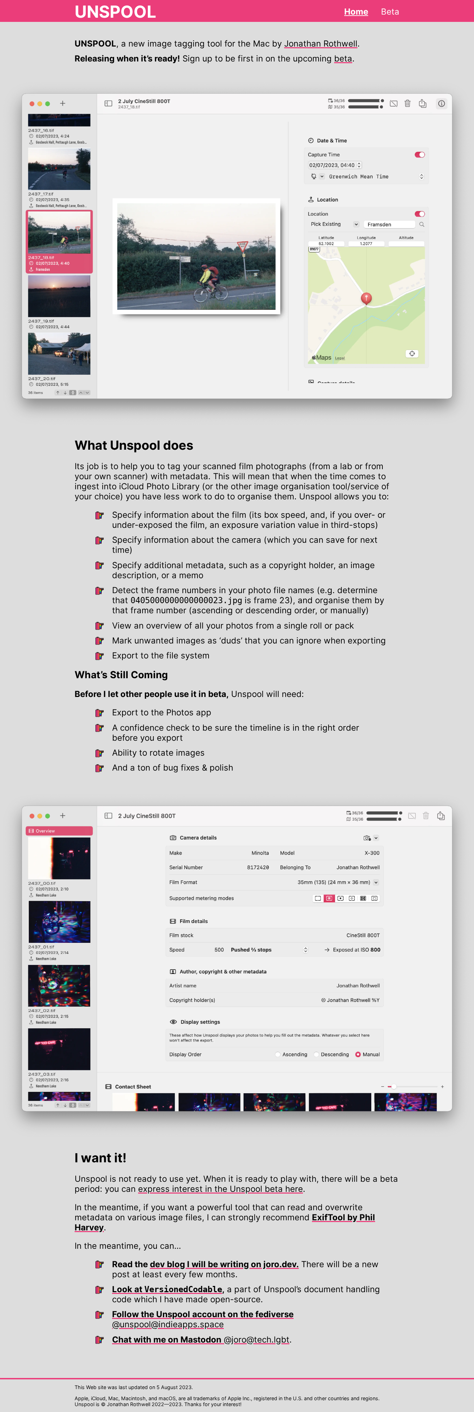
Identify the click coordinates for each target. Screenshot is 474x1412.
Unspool (115, 11)
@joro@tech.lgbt (200, 1340)
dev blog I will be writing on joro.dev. (224, 1264)
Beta (390, 12)
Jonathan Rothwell (320, 44)
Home (356, 12)
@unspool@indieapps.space (203, 1319)
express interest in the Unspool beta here (220, 1189)
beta (343, 58)
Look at (167, 1289)
